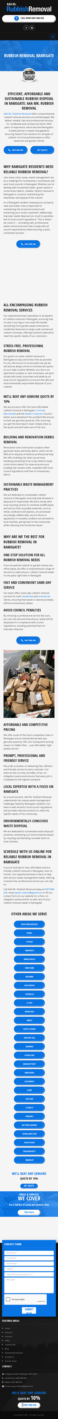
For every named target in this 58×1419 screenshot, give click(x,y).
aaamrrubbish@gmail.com (28, 892)
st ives (29, 1002)
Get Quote (29, 1185)
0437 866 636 (17, 150)
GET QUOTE (42, 150)
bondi (29, 933)
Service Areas (11, 1361)
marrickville (29, 959)
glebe (29, 1090)
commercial (44, 596)
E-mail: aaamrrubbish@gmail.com (18, 1386)
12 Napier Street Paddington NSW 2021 (20, 1374)
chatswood (29, 985)
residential (27, 596)
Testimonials (10, 1344)
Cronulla (40, 410)
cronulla (29, 994)
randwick (29, 950)
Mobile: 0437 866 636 (13, 1382)
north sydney (29, 1029)
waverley (29, 1160)
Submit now (29, 1310)
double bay (29, 1055)
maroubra (29, 1072)
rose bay (29, 1099)
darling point (29, 1064)
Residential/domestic (14, 1353)
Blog (7, 1348)
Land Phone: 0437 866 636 (15, 1378)
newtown (29, 968)
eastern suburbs (29, 1125)
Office (7, 1340)
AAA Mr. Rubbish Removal (17, 113)
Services (8, 1336)
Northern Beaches (29, 924)
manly (29, 1020)
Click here (29, 1212)
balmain (29, 1046)
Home (7, 1328)
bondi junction (29, 1133)
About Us (9, 1332)
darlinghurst (29, 1151)
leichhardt (29, 1081)
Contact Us (9, 1357)
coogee (29, 941)
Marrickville (10, 413)
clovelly (29, 1107)
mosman (29, 976)
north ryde (29, 1142)
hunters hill (29, 1037)
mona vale (29, 1011)
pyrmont (29, 1116)
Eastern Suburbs (34, 413)
